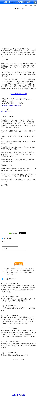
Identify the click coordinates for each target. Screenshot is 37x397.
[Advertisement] (18, 28)
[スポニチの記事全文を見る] (18, 94)
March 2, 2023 (6, 111)
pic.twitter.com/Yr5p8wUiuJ (11, 105)
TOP (35, 2)
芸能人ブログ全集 (18, 395)
